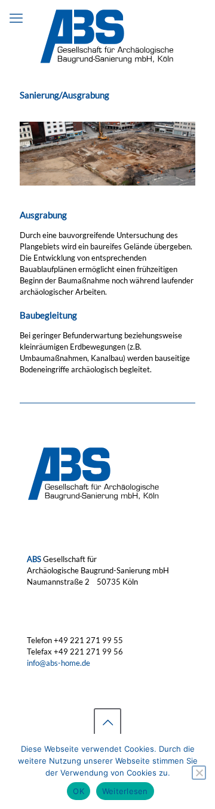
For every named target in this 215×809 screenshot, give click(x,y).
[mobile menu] (16, 18)
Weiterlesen (125, 791)
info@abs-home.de (58, 663)
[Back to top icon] (107, 722)
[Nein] (199, 772)
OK (78, 791)
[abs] (107, 36)
